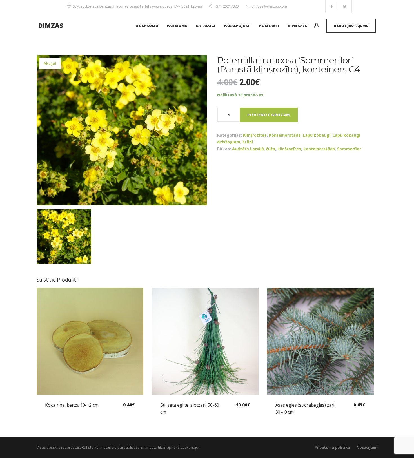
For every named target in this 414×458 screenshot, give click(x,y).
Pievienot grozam (268, 114)
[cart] (316, 26)
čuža (270, 148)
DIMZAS (50, 25)
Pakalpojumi (237, 25)
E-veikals (297, 25)
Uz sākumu (146, 25)
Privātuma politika (332, 447)
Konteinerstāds (285, 135)
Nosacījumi (367, 447)
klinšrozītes (289, 148)
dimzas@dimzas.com (269, 6)
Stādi (247, 142)
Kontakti (269, 25)
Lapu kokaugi (316, 135)
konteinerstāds (319, 148)
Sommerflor (349, 148)
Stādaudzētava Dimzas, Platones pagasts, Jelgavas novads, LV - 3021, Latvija (137, 6)
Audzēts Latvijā (248, 148)
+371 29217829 (226, 6)
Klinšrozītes (255, 135)
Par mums (177, 25)
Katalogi (205, 25)
